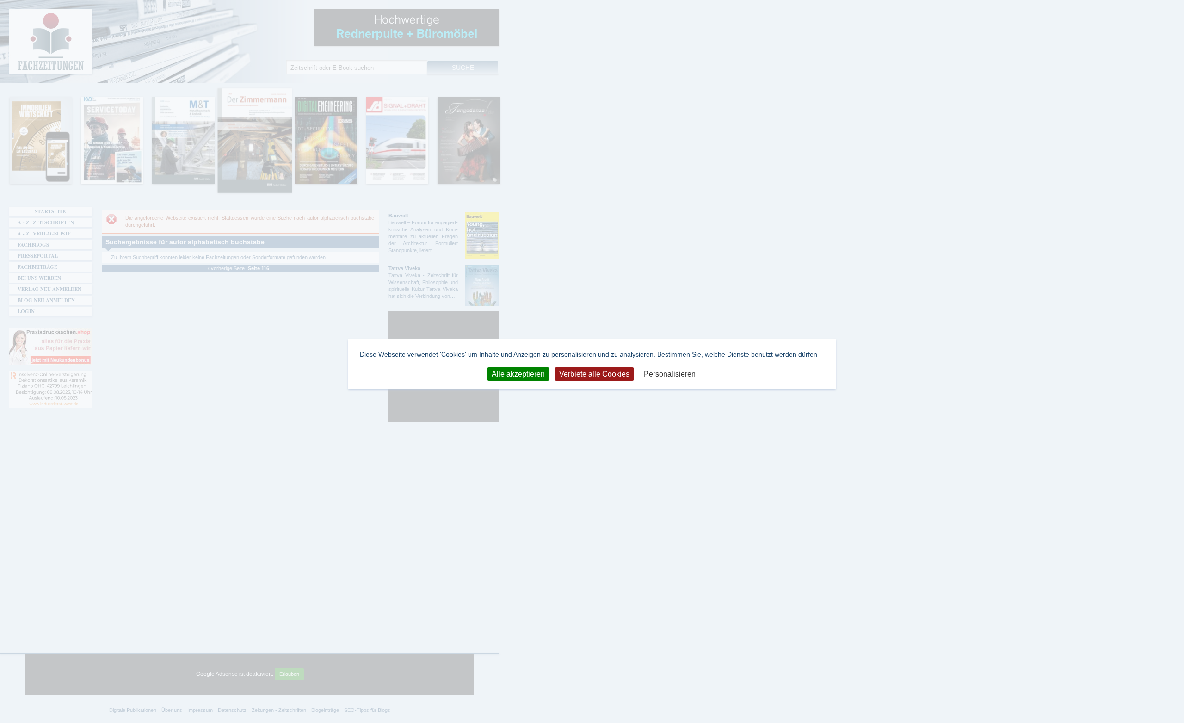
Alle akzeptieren (518, 373)
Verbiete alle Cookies (594, 373)
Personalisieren (670, 373)
